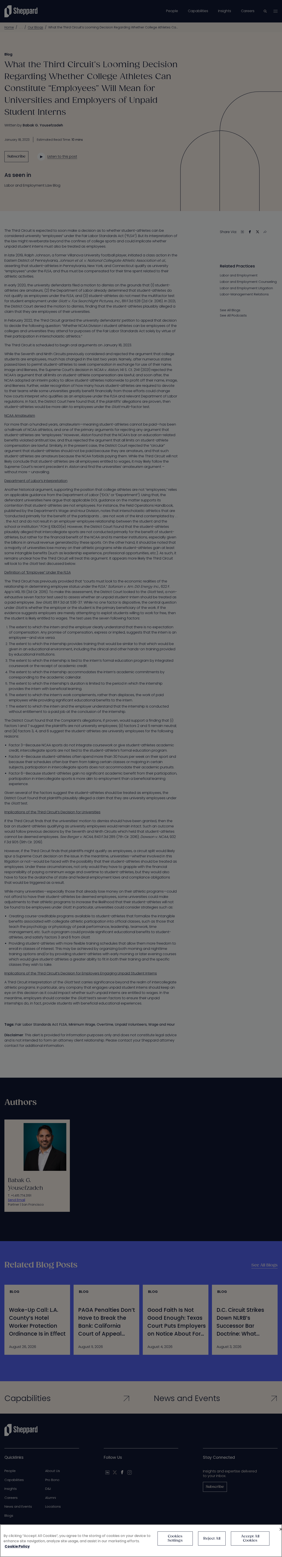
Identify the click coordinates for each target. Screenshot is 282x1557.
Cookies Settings (175, 1538)
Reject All (211, 1539)
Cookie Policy (17, 1546)
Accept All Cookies (250, 1538)
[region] (141, 1540)
